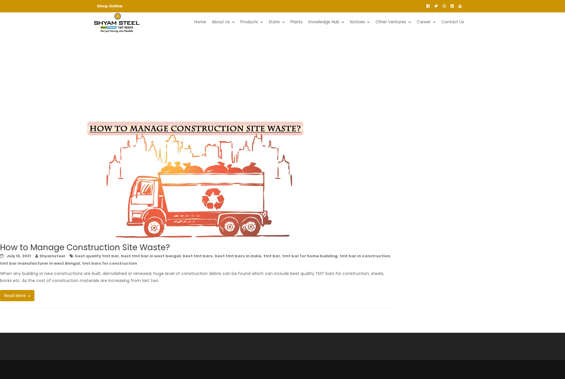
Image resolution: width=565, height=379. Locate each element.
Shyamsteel (52, 256)
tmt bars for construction (109, 263)
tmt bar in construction (365, 256)
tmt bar (271, 256)
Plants (296, 22)
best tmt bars (198, 256)
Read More (15, 296)
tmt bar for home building (310, 256)
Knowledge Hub (323, 22)
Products (249, 22)
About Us (221, 22)
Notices (357, 22)
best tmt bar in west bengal (151, 256)
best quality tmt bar (97, 256)
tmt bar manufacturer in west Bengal (40, 263)
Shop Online (109, 6)
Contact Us (452, 22)
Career (424, 22)
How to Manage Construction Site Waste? (85, 247)
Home (200, 22)
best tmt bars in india (238, 256)
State (274, 22)
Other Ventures (390, 22)
